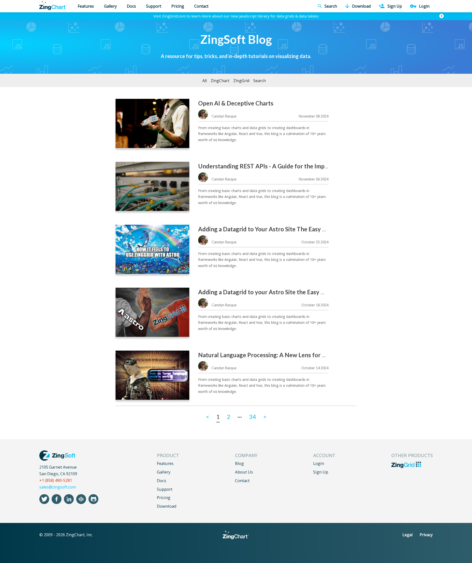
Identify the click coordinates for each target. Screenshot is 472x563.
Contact (201, 6)
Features (86, 6)
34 (252, 416)
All (204, 80)
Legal (407, 534)
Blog (239, 463)
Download (167, 506)
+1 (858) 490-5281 (55, 480)
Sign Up (320, 472)
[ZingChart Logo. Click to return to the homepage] (53, 5)
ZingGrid (241, 80)
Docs (131, 6)
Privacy (426, 534)
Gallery (110, 6)
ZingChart (220, 80)
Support (153, 6)
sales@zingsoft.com (57, 487)
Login (318, 463)
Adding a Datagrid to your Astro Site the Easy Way (265, 292)
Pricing (177, 6)
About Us (244, 472)
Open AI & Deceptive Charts (235, 103)
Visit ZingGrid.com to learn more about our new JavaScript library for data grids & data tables (236, 16)
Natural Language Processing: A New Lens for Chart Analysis (279, 354)
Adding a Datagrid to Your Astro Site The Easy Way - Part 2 (276, 229)
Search (259, 80)
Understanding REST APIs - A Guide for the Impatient (269, 166)
